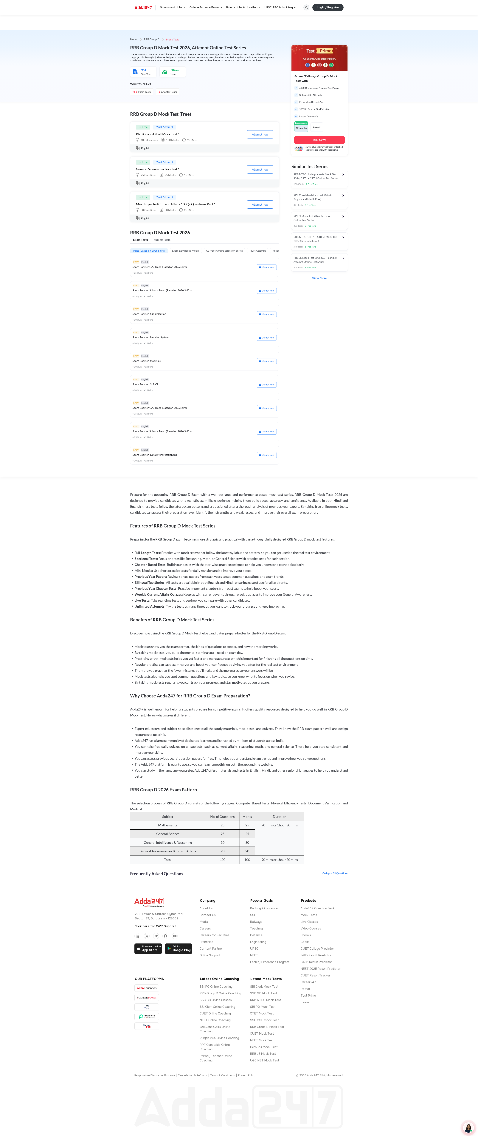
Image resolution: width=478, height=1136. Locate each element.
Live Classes (309, 922)
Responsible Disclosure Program (154, 1075)
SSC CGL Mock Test (264, 1020)
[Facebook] (165, 936)
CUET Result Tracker (315, 975)
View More (319, 278)
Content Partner (211, 949)
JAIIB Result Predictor (316, 955)
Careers (205, 928)
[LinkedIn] (137, 936)
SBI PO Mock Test (263, 1007)
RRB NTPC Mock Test (265, 1000)
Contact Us (208, 915)
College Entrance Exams (204, 7)
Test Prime (308, 996)
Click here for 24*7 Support (155, 926)
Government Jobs (171, 7)
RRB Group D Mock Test (267, 1027)
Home (133, 39)
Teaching (256, 928)
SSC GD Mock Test (263, 993)
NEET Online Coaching (215, 1020)
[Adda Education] (146, 988)
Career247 (308, 982)
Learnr (305, 1002)
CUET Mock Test (262, 1034)
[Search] (306, 7)
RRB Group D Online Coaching (220, 993)
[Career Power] (146, 997)
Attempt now (260, 134)
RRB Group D (151, 39)
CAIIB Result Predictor (316, 962)
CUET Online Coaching (215, 1013)
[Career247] (146, 1026)
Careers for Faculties (214, 935)
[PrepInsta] (146, 1016)
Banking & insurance (264, 908)
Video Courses (311, 928)
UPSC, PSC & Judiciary (279, 7)
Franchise (206, 942)
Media (204, 922)
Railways (256, 922)
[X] (147, 936)
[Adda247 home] (143, 7)
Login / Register (328, 7)
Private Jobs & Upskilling (241, 7)
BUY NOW (319, 140)
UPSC (254, 949)
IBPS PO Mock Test (264, 1047)
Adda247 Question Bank (318, 908)
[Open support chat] (468, 1127)
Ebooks (306, 935)
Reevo (305, 989)
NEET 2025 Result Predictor (321, 969)
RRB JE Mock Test (263, 1054)
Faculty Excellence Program (269, 962)
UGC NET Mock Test (264, 1060)
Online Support (210, 955)
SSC (253, 915)
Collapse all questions (335, 873)
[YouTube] (175, 936)
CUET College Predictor (317, 949)
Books (305, 942)
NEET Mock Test (262, 1040)
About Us (206, 908)
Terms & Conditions (222, 1075)
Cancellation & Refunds (192, 1075)
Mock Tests (309, 915)
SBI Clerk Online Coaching (217, 1007)
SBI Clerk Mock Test (264, 987)
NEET (254, 955)
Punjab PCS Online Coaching (219, 1038)
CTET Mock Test (262, 1013)
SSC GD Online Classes (216, 1000)
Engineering (258, 942)
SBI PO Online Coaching (216, 987)
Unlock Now (268, 267)
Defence (256, 935)
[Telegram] (156, 936)
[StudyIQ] (146, 1007)
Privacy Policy (246, 1075)
